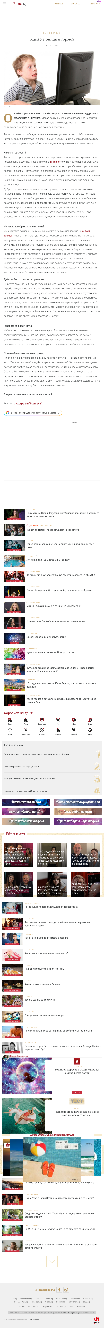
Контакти (81, 1306)
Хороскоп (76, 3)
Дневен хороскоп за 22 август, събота (21, 766)
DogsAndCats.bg (21, 1302)
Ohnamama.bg (26, 1298)
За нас (22, 1306)
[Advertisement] (40, 448)
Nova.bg (49, 1298)
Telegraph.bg (36, 1302)
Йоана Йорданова (18, 1056)
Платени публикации (64, 1306)
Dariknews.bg (61, 1298)
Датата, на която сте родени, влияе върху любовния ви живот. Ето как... (37, 754)
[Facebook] (59, 1290)
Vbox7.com (75, 1298)
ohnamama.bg (46, 525)
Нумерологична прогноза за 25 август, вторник (25, 791)
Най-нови (59, 3)
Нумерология (94, 3)
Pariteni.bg (60, 1302)
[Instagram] (66, 1290)
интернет (55, 161)
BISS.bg (86, 1302)
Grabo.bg (49, 1302)
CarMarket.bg (74, 1302)
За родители (52, 33)
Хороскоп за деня (18, 713)
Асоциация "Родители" (29, 403)
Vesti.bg (39, 1298)
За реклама (48, 1306)
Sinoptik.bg (88, 1298)
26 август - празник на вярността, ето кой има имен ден (29, 778)
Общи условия (33, 1319)
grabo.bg (31, 556)
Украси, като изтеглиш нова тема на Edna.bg (52, 1134)
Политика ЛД (33, 1306)
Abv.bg (14, 1298)
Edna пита (15, 833)
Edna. (19, 3)
